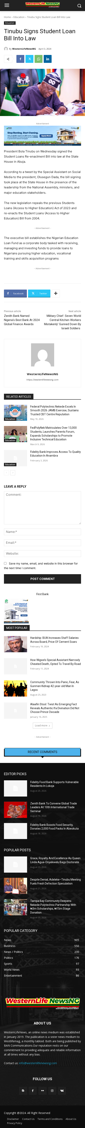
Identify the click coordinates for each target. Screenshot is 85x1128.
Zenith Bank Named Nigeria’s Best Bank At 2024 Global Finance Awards (22, 320)
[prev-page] (6, 472)
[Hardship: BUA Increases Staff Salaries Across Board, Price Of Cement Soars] (15, 644)
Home (7, 17)
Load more (41, 725)
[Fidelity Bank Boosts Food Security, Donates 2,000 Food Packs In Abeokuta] (15, 831)
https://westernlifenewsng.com (42, 379)
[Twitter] (29, 59)
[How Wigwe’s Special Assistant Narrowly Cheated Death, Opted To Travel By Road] (15, 666)
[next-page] (12, 472)
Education (19, 17)
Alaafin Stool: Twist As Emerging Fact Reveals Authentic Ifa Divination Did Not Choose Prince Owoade (54, 708)
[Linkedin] (48, 59)
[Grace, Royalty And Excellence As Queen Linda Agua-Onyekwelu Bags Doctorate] (15, 864)
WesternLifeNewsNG (24, 48)
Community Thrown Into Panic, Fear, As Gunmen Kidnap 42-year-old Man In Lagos (54, 686)
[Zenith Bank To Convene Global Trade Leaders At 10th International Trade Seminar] (15, 810)
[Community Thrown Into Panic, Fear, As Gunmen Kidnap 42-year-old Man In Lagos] (15, 688)
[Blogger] (23, 1091)
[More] (56, 293)
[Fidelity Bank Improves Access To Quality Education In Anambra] (15, 458)
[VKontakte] (62, 1091)
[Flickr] (42, 1091)
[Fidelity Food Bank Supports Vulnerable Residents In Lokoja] (15, 788)
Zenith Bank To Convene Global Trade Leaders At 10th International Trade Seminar (53, 807)
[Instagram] (52, 1091)
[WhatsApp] (38, 59)
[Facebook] (20, 59)
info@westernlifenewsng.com (38, 1063)
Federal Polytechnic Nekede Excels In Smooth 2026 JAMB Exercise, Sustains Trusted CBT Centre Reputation (54, 410)
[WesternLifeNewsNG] (6, 49)
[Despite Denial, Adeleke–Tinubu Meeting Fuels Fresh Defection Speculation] (15, 886)
